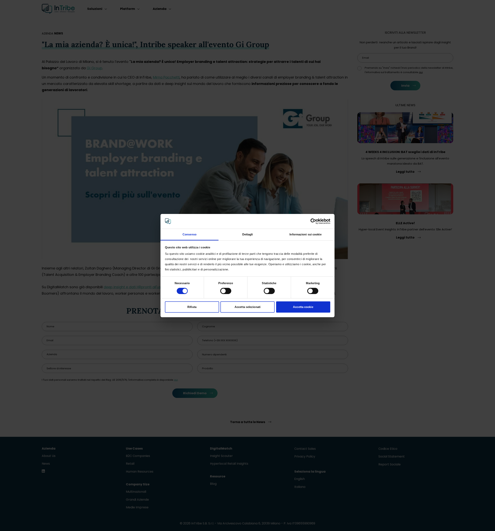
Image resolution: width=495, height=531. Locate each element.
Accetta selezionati (247, 307)
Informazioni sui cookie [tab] (305, 234)
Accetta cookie (303, 307)
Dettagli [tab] (247, 234)
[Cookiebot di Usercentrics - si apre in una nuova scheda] (313, 221)
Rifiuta (191, 307)
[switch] (225, 291)
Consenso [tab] (189, 234)
